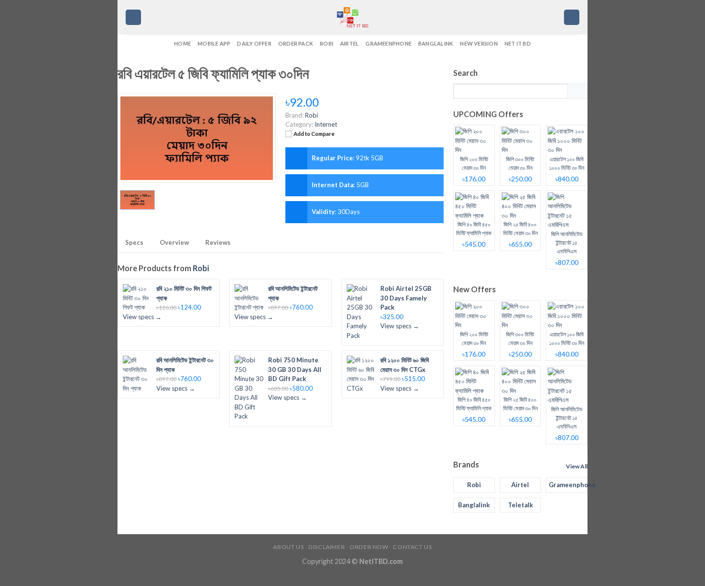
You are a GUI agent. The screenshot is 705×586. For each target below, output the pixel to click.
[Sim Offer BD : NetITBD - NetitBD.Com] (352, 17)
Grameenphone (388, 43)
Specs (134, 242)
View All (577, 466)
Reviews (218, 242)
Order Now (369, 546)
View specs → (142, 317)
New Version (478, 43)
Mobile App (214, 43)
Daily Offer (254, 43)
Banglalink (435, 43)
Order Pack (295, 43)
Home (182, 43)
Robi (326, 43)
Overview (174, 242)
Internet (326, 124)
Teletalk (520, 505)
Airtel (349, 43)
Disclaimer (326, 546)
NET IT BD (518, 43)
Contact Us (412, 546)
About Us (288, 546)
